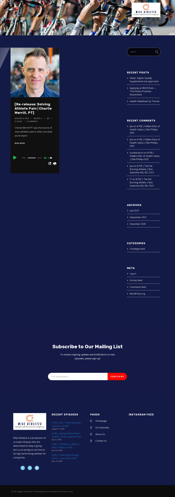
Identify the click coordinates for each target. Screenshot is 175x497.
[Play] (15, 157)
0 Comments (32, 121)
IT (131, 179)
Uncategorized (137, 248)
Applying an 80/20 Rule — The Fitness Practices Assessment (143, 91)
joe (48, 118)
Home (15, 17)
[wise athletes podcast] (146, 11)
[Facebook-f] (23, 468)
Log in (133, 273)
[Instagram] (30, 468)
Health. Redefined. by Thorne (144, 101)
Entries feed (136, 280)
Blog (49, 17)
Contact (61, 17)
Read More (20, 143)
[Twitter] (37, 468)
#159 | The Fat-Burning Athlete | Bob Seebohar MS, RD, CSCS (142, 169)
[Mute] (45, 158)
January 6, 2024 (22, 118)
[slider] (51, 160)
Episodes (38, 17)
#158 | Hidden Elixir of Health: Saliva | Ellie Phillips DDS (145, 129)
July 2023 (134, 210)
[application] (35, 157)
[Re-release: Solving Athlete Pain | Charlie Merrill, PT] (33, 108)
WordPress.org (137, 293)
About (26, 17)
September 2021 (138, 217)
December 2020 (138, 223)
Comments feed (138, 286)
